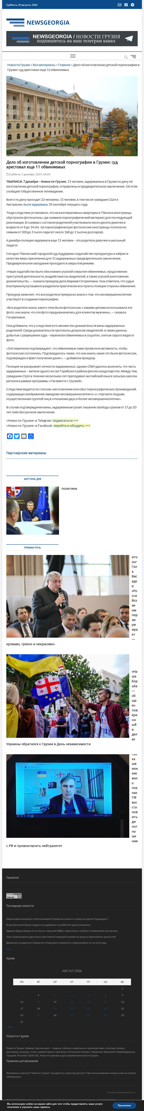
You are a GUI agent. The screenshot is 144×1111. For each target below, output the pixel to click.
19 (55, 1008)
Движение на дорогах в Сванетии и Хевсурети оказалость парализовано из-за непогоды (56, 942)
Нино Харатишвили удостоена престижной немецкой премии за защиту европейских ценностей (61, 936)
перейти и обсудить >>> (72, 425)
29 (105, 1015)
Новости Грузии (16, 1099)
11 (38, 1001)
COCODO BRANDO (106, 1099)
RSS (8, 949)
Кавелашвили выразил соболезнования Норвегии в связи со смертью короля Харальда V (57, 918)
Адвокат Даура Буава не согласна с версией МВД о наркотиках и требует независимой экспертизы (62, 930)
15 (105, 1001)
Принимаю (124, 1105)
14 (88, 1001)
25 (38, 1015)
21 (88, 1008)
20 (71, 1008)
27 (71, 1015)
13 (71, 1001)
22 (105, 1008)
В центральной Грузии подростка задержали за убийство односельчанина (48, 924)
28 (88, 1015)
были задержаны (35, 204)
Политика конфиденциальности (121, 1092)
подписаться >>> (65, 420)
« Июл (9, 1027)
